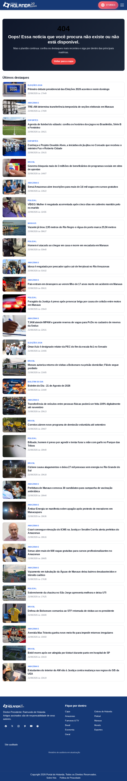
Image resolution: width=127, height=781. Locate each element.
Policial (97, 716)
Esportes (98, 729)
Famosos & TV (72, 720)
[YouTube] (31, 726)
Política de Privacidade (70, 778)
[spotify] (37, 726)
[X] (12, 726)
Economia (69, 729)
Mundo (97, 725)
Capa (67, 711)
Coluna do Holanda (103, 711)
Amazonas (70, 716)
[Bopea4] (20, 5)
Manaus (98, 720)
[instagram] (18, 726)
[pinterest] (25, 726)
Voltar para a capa (63, 61)
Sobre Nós (51, 778)
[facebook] (6, 726)
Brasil (67, 725)
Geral (67, 734)
